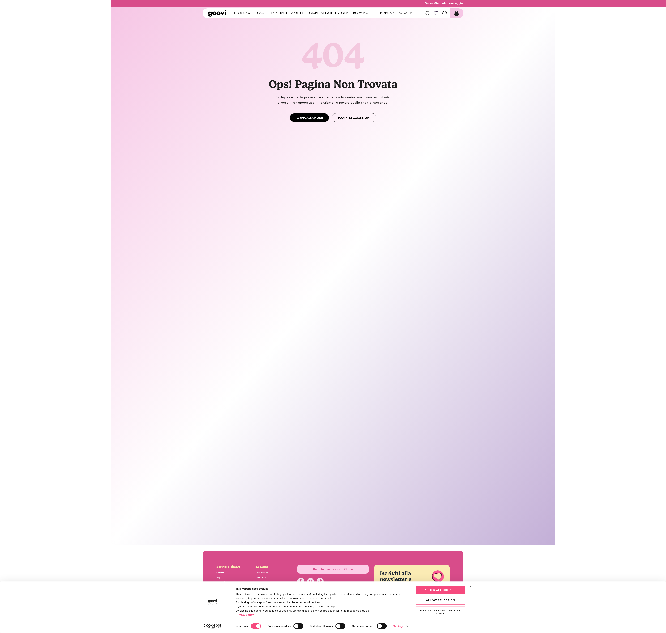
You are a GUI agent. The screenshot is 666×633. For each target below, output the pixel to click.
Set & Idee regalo (335, 13)
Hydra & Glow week (395, 13)
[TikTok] (320, 581)
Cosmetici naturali (271, 13)
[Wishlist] (436, 13)
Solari (312, 13)
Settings (398, 626)
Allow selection (440, 600)
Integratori (241, 13)
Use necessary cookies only (440, 612)
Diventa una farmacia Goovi (333, 569)
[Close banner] (470, 587)
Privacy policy (245, 614)
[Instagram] (310, 581)
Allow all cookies (440, 590)
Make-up (297, 13)
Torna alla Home (309, 118)
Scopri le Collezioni (354, 118)
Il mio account (261, 572)
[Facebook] (300, 581)
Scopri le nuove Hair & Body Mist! (444, 3)
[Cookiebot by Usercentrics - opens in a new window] (212, 626)
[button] (427, 13)
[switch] (298, 626)
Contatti (220, 572)
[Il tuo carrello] (456, 13)
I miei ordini (260, 577)
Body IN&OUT (364, 13)
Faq (218, 577)
